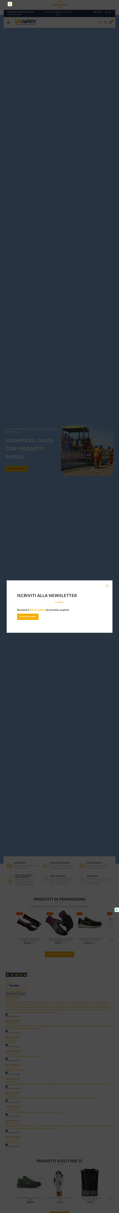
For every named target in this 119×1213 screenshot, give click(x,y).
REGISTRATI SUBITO (28, 617)
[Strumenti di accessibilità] (10, 4)
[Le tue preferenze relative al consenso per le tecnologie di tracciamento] (117, 910)
